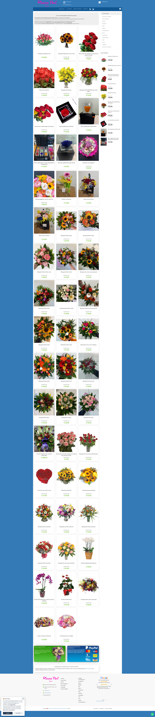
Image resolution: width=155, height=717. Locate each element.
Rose (103, 25)
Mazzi (79, 691)
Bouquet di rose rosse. (88, 381)
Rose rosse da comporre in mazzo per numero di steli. (88, 54)
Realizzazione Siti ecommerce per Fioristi (60, 708)
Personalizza (18, 713)
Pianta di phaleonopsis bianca (88, 563)
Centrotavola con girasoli (88, 490)
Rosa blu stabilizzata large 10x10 (66, 162)
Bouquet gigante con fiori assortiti (44, 199)
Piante (103, 28)
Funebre (104, 44)
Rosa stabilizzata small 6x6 (66, 126)
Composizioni (105, 37)
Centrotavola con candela (66, 636)
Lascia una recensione (100, 701)
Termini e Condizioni (108, 708)
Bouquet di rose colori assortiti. (66, 563)
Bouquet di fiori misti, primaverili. (88, 308)
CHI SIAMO (69, 9)
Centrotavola (105, 30)
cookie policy (12, 704)
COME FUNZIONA (77, 9)
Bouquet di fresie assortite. (89, 526)
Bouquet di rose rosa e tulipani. (89, 344)
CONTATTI (85, 9)
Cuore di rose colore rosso (44, 490)
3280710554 (47, 690)
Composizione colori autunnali (89, 599)
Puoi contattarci (89, 668)
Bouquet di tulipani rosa (44, 53)
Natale (103, 21)
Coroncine (104, 35)
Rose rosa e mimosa (44, 235)
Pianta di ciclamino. (44, 90)
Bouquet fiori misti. (44, 417)
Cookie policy (63, 687)
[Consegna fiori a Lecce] (47, 4)
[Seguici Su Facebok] (119, 8)
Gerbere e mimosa (66, 199)
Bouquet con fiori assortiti (66, 526)
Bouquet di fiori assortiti (44, 526)
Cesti (103, 39)
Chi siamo (62, 678)
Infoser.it (50, 708)
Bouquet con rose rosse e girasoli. (88, 272)
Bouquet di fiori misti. (66, 235)
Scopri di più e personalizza (9, 709)
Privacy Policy (95, 708)
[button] (89, 9)
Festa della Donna (106, 16)
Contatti (62, 681)
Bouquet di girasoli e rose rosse (66, 53)
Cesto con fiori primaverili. (44, 636)
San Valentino (105, 18)
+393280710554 (104, 1)
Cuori (103, 42)
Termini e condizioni (64, 688)
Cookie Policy (101, 708)
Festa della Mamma (106, 46)
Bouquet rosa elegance (89, 162)
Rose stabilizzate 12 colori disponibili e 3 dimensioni (44, 163)
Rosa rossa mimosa (89, 199)
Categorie (105, 13)
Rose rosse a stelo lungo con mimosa (44, 126)
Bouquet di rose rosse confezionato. (88, 454)
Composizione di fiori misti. (66, 308)
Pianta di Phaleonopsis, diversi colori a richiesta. (44, 600)
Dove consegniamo (64, 683)
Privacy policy (63, 685)
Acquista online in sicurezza (74, 647)
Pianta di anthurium (66, 599)
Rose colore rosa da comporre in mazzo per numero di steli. (66, 454)
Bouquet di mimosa (66, 90)
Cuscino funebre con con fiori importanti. (44, 454)
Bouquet (104, 23)
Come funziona (63, 680)
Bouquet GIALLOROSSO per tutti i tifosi (89, 90)
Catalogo (61, 9)
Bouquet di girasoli (66, 490)
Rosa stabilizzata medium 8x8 (88, 126)
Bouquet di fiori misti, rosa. (44, 272)
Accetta (7, 713)
